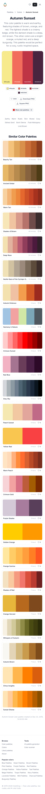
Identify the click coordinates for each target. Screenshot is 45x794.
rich (26, 119)
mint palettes (22, 776)
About (4, 754)
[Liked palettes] (30, 4)
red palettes (31, 766)
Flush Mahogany (34, 122)
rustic (20, 119)
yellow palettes (21, 769)
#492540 (24, 92)
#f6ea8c (12, 88)
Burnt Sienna (21, 122)
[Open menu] (40, 4)
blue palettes (7, 763)
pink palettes (7, 766)
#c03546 (35, 88)
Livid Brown (22, 126)
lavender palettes (9, 776)
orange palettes (8, 769)
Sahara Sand (10, 122)
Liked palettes (7, 750)
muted (31, 119)
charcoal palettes (35, 776)
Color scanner (29, 747)
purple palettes (19, 766)
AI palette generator (32, 744)
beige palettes (7, 773)
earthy (7, 119)
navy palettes (33, 773)
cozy (38, 119)
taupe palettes (20, 773)
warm (14, 119)
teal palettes (34, 769)
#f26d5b (23, 88)
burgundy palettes (9, 779)
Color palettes (7, 744)
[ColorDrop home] (5, 4)
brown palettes (32, 763)
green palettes (19, 763)
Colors (4, 747)
